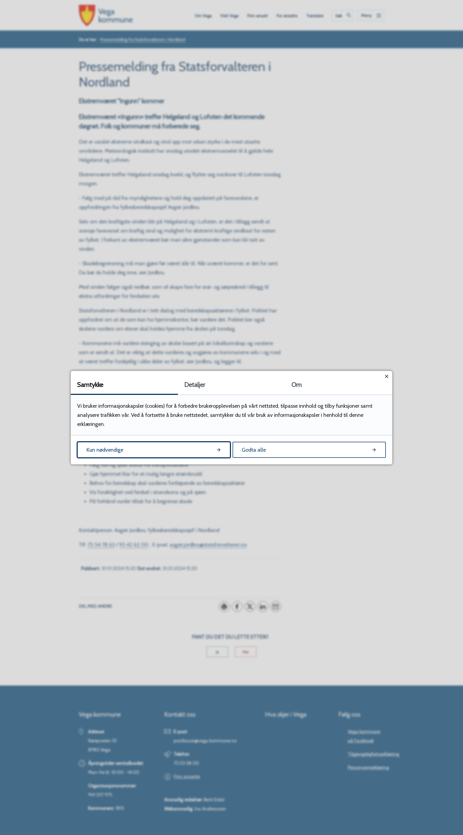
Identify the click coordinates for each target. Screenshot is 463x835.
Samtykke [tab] (90, 384)
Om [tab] (297, 384)
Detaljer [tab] (194, 384)
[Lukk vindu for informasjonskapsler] (386, 376)
